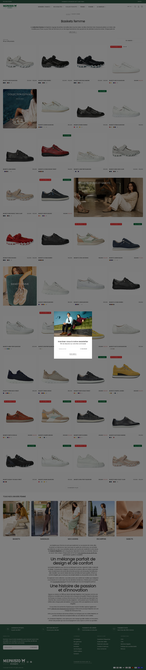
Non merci (73, 354)
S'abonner (83, 349)
